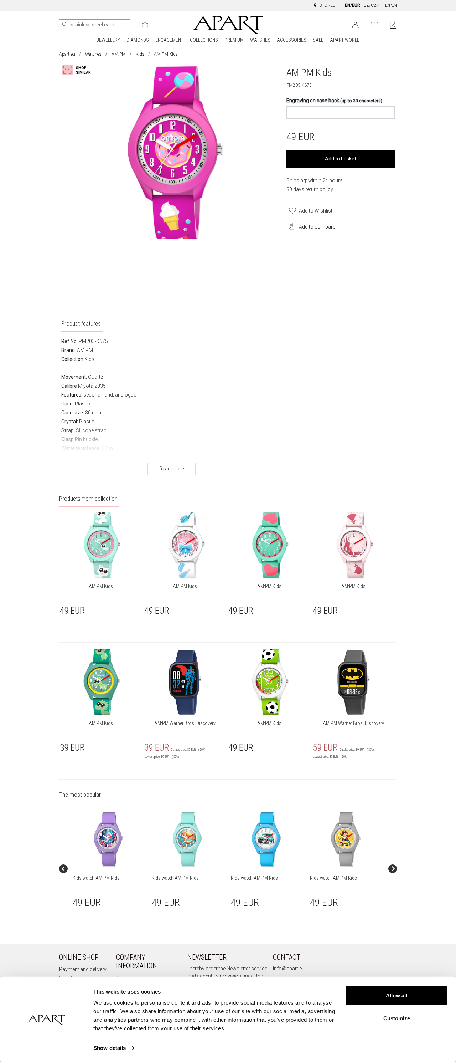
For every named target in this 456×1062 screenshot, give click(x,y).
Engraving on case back (334, 100)
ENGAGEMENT (169, 40)
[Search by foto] (145, 25)
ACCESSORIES (291, 40)
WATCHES (260, 40)
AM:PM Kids (101, 586)
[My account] (355, 24)
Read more (171, 468)
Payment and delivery (83, 969)
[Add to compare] (290, 226)
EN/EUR (352, 5)
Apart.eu (67, 54)
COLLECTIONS (204, 40)
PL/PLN (390, 5)
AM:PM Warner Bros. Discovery (185, 723)
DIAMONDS (137, 40)
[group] (109, 869)
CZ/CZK (371, 5)
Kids (140, 54)
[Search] (65, 24)
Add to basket (340, 159)
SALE (318, 40)
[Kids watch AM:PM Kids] (108, 839)
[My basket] (393, 25)
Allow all (396, 995)
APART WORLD (345, 40)
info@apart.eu (289, 968)
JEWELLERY (108, 40)
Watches (93, 54)
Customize (396, 1018)
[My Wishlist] (374, 24)
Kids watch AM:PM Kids (96, 878)
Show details (109, 1048)
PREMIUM (234, 40)
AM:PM (119, 54)
